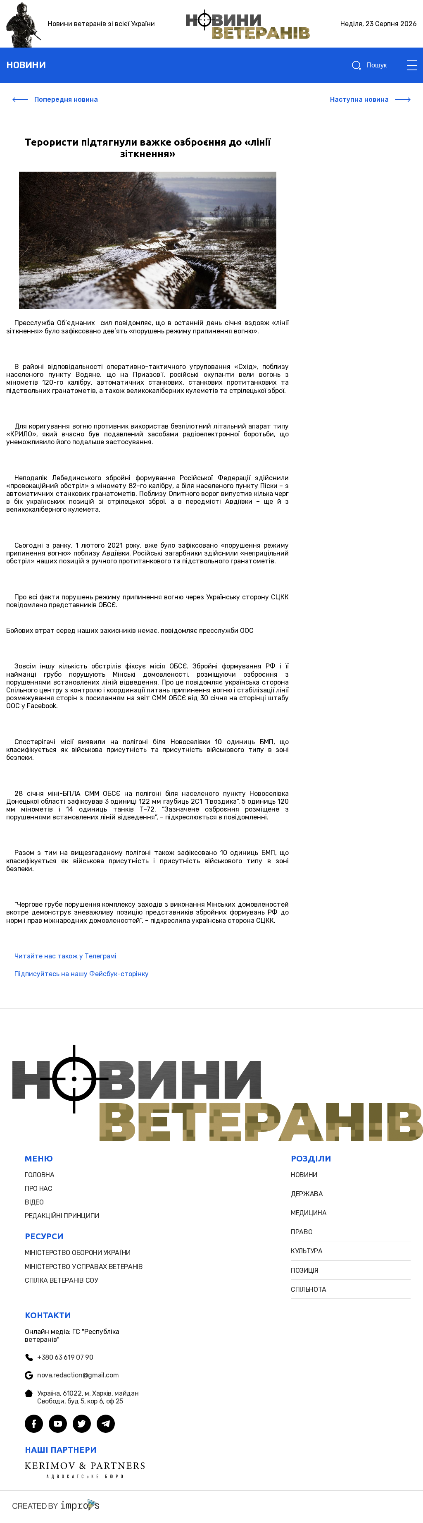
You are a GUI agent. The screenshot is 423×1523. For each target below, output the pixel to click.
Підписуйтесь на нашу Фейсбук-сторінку (81, 974)
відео (34, 1202)
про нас (38, 1189)
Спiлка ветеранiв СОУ (61, 1280)
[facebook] (34, 1424)
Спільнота (308, 1289)
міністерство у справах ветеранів (84, 1267)
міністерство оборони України (78, 1253)
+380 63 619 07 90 (65, 1357)
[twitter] (82, 1424)
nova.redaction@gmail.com (78, 1375)
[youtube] (58, 1424)
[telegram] (106, 1424)
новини (25, 65)
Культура (306, 1251)
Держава (307, 1194)
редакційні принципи (62, 1216)
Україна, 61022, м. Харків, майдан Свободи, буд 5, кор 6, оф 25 (87, 1397)
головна (40, 1175)
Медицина (308, 1213)
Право (301, 1232)
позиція (304, 1270)
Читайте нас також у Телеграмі (65, 956)
